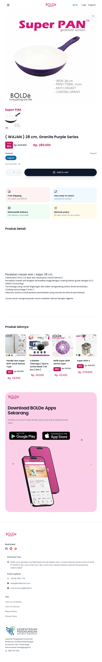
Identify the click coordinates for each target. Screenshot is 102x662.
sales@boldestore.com (20, 583)
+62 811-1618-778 (17, 578)
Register (92, 5)
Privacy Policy (11, 616)
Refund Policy (11, 611)
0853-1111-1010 (13, 650)
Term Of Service (12, 606)
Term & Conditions (13, 602)
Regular (10, 158)
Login (84, 5)
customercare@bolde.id (20, 588)
